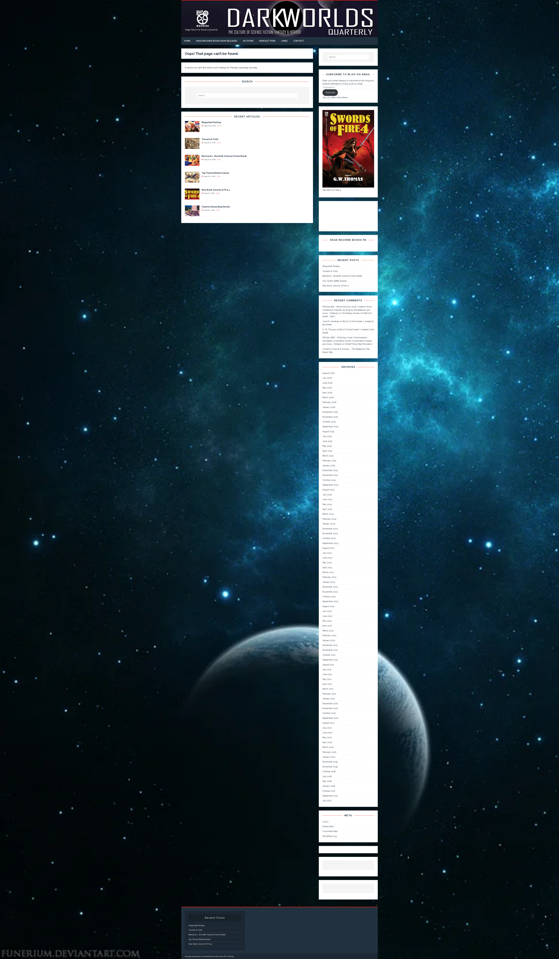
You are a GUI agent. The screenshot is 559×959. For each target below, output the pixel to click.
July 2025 (327, 436)
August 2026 (328, 373)
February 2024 (329, 519)
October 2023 (329, 538)
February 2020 (329, 752)
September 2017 (330, 796)
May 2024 (327, 504)
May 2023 (327, 562)
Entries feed (328, 826)
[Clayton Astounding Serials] (192, 215)
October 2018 (329, 771)
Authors (248, 41)
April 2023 (327, 567)
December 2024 (330, 470)
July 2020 (327, 728)
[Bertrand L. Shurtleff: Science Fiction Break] (192, 164)
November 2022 (330, 592)
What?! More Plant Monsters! (358, 344)
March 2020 (328, 747)
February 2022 (329, 635)
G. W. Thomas (329, 329)
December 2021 (330, 645)
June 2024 (327, 499)
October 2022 (329, 596)
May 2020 (327, 737)
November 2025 (330, 417)
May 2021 (326, 679)
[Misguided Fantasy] (192, 130)
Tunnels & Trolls (210, 139)
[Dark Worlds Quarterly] (279, 35)
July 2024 (327, 494)
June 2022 (327, 616)
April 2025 (327, 451)
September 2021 (330, 660)
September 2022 (330, 601)
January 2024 (328, 524)
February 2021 (329, 694)
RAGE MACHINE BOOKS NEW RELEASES (216, 41)
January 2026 (328, 407)
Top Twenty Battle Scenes (215, 173)
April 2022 (327, 626)
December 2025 (330, 412)
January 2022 (328, 640)
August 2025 (328, 431)
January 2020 (328, 757)
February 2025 (329, 460)
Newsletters (267, 41)
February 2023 (329, 577)
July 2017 (326, 800)
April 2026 (327, 392)
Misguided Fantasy (211, 122)
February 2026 (329, 402)
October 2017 (328, 791)
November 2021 (330, 650)
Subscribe (330, 92)
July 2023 (327, 553)
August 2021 (328, 665)
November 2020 (330, 708)
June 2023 (327, 558)
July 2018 (327, 776)
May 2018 (327, 781)
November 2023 (330, 533)
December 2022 (330, 587)
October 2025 (329, 422)
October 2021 (328, 655)
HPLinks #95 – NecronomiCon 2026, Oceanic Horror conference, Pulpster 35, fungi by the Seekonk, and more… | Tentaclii (347, 310)
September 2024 (330, 485)
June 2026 (327, 383)
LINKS (284, 41)
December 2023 (330, 529)
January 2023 (328, 582)
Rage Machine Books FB (348, 240)
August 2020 (328, 723)
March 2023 (328, 572)
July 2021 (326, 669)
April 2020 (327, 742)
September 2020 (330, 718)
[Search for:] (247, 95)
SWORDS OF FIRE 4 (331, 190)
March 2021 (327, 689)
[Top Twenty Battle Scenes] (192, 181)
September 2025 (330, 426)
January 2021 (328, 698)
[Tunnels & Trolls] (192, 147)
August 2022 (328, 606)
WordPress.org (329, 836)
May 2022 (327, 621)
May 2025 (327, 446)
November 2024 (330, 475)
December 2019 (330, 762)
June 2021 (327, 674)
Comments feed (330, 831)
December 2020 (330, 703)
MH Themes (229, 956)
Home (187, 41)
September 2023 (330, 543)
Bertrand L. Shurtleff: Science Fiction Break (224, 156)
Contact (298, 41)
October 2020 (329, 713)
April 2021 (327, 684)
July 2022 (327, 611)
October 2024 (329, 480)
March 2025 (328, 456)
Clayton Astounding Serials (216, 207)
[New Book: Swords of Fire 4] (192, 198)
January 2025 (328, 465)
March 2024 (328, 514)
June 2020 (327, 732)
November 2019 (330, 767)
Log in (325, 822)
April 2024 (327, 509)
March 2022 (328, 630)
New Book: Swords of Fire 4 (216, 190)
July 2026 (327, 378)
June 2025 (327, 441)
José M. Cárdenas (330, 321)
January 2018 (328, 786)
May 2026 (327, 388)
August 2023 (328, 548)
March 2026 (328, 397)
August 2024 (328, 490)
